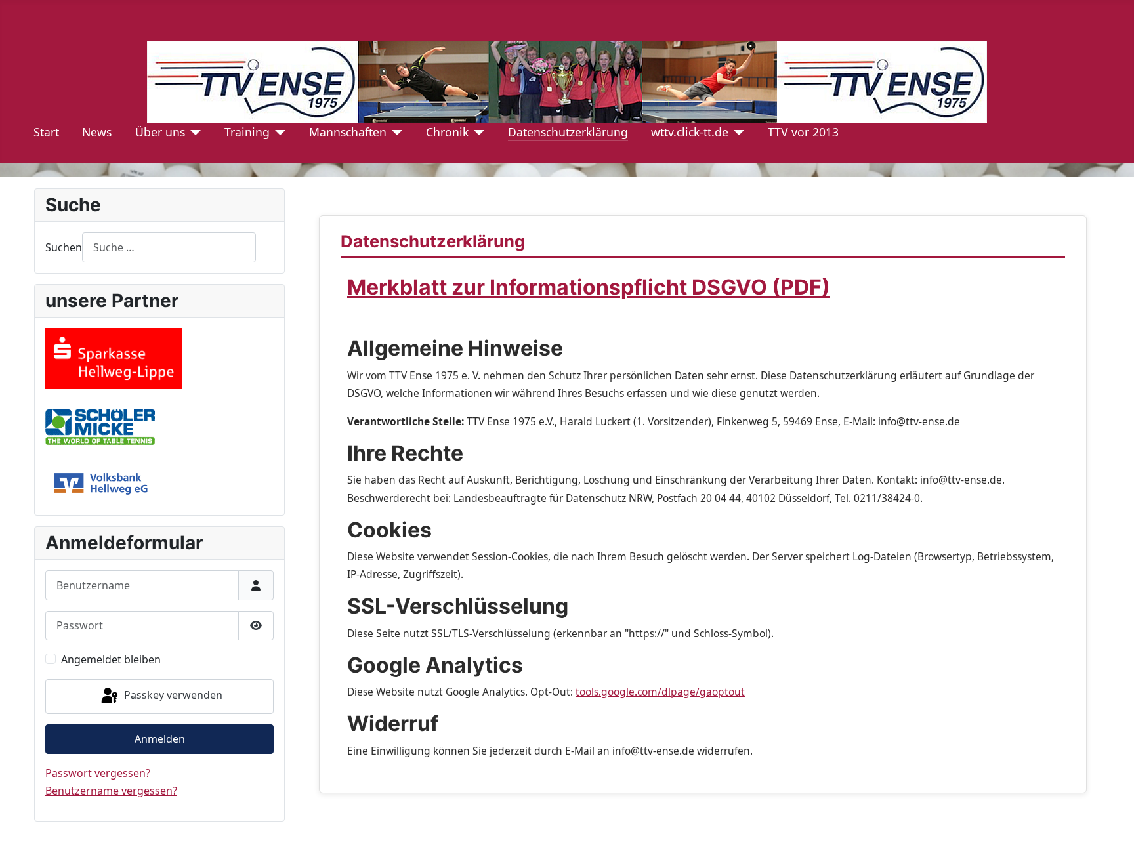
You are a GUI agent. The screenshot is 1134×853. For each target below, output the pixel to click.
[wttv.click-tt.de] (736, 131)
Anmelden (160, 739)
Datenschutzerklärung (568, 132)
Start (46, 132)
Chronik (447, 132)
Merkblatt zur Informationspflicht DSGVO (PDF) (588, 287)
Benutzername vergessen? (111, 790)
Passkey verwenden (171, 695)
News (97, 132)
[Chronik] (477, 131)
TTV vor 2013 (803, 132)
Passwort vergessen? (97, 773)
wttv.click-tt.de (689, 132)
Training (247, 132)
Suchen (63, 247)
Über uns (160, 132)
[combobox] (169, 247)
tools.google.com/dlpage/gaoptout (660, 691)
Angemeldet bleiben (111, 659)
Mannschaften (348, 132)
